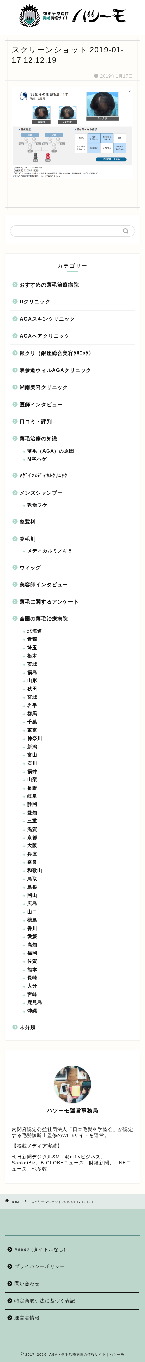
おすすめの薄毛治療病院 (49, 285)
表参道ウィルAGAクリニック (55, 370)
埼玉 (32, 647)
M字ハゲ (37, 459)
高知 (32, 944)
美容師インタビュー (44, 584)
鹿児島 (34, 1002)
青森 (32, 639)
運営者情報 (27, 1317)
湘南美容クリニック (44, 387)
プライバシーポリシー (39, 1266)
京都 (32, 837)
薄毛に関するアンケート (49, 602)
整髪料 (28, 521)
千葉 (32, 721)
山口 (32, 911)
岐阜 (32, 796)
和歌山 (34, 870)
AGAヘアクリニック (45, 336)
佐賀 (32, 961)
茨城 (32, 664)
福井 (32, 771)
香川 (32, 928)
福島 (32, 672)
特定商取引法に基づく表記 (44, 1300)
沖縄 (32, 1011)
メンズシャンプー (41, 493)
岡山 (32, 895)
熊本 (32, 969)
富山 (32, 754)
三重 (32, 820)
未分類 (28, 1027)
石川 (32, 763)
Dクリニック (35, 301)
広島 (32, 903)
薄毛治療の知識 (38, 438)
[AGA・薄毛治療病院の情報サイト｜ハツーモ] (72, 25)
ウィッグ (30, 567)
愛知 (32, 812)
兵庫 (32, 854)
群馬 (32, 713)
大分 (32, 986)
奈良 (32, 862)
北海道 (34, 631)
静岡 (32, 804)
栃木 (32, 655)
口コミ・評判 (36, 421)
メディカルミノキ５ (50, 550)
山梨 (32, 779)
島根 (32, 887)
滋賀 (32, 829)
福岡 (32, 953)
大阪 (32, 845)
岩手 (32, 705)
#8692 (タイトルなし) (40, 1249)
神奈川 (34, 738)
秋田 (32, 688)
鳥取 (32, 878)
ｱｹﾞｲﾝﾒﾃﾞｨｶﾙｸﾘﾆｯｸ (43, 475)
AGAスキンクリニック (47, 319)
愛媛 (32, 936)
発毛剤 (28, 539)
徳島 (32, 920)
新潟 (32, 746)
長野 (32, 788)
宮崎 (32, 994)
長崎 (32, 977)
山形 (32, 680)
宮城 (32, 697)
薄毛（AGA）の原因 (50, 451)
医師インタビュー (41, 404)
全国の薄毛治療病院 (44, 618)
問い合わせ (27, 1283)
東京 (32, 730)
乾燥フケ (37, 505)
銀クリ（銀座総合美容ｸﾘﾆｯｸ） (57, 353)
